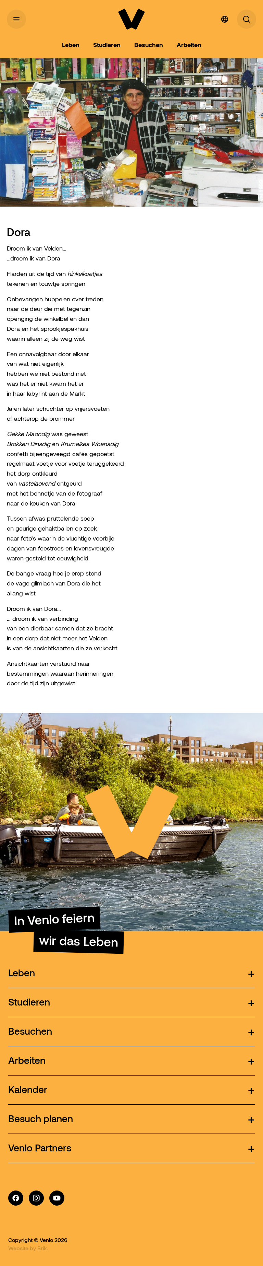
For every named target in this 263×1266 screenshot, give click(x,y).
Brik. (42, 1248)
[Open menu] (16, 19)
